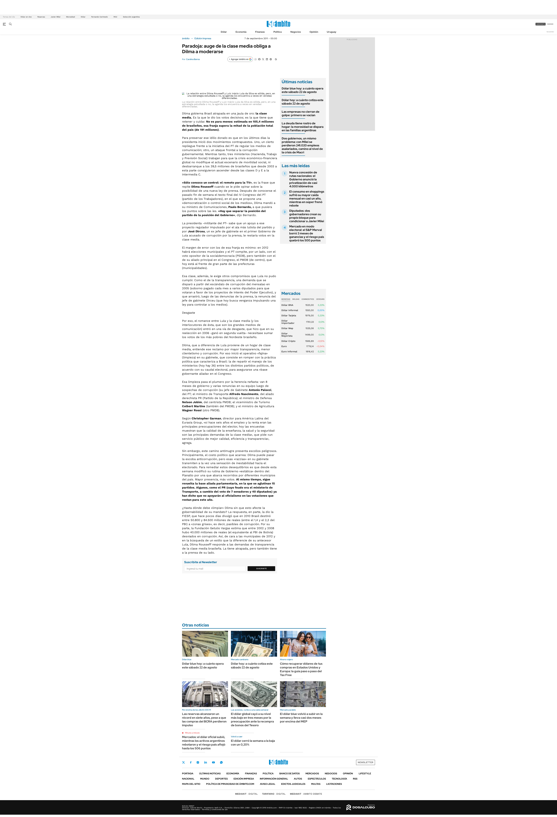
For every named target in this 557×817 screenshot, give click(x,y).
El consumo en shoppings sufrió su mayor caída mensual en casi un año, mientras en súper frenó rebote (306, 198)
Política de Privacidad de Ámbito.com (230, 783)
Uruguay (331, 31)
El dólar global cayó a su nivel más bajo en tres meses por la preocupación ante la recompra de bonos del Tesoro (252, 719)
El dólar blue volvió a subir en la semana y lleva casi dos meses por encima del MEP (301, 717)
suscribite (540, 24)
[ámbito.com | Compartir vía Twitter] (263, 59)
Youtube (213, 762)
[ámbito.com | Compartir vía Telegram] (271, 59)
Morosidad (70, 17)
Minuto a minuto (192, 732)
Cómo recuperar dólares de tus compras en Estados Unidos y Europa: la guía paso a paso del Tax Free (301, 669)
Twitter (183, 762)
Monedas (285, 299)
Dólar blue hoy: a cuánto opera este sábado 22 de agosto (302, 90)
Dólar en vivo (26, 17)
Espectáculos (317, 778)
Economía (241, 31)
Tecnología (339, 778)
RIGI (115, 17)
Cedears (320, 299)
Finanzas (260, 31)
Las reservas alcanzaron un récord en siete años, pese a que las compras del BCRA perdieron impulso (204, 719)
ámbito (186, 38)
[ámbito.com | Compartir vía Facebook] (259, 59)
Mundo (204, 778)
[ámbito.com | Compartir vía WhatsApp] (255, 59)
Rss (355, 778)
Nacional (188, 778)
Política (277, 31)
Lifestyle (365, 773)
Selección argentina (131, 17)
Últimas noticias (210, 773)
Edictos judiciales (293, 783)
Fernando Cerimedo (99, 17)
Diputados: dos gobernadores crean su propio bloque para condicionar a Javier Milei (306, 216)
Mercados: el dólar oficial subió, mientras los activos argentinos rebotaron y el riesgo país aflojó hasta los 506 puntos (203, 742)
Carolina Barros (193, 59)
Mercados (312, 773)
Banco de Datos (289, 773)
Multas (315, 783)
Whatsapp (221, 762)
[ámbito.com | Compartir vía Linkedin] (267, 59)
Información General (274, 778)
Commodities (308, 299)
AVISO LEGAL (267, 783)
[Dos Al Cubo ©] (360, 807)
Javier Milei (55, 17)
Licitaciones (334, 783)
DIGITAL (246, 793)
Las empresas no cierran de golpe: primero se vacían (300, 113)
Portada (187, 773)
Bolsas (295, 299)
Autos (298, 778)
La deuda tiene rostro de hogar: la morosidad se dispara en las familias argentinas (302, 126)
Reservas (41, 17)
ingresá (550, 24)
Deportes (221, 778)
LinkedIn (205, 762)
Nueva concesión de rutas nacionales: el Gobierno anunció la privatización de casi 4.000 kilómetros (303, 179)
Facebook (190, 762)
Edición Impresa (244, 778)
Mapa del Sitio (191, 783)
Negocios (295, 31)
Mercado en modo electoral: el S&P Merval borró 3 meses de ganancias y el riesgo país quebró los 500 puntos (306, 233)
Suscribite (261, 569)
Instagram (198, 762)
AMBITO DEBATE (306, 793)
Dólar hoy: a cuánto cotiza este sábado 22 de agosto (302, 101)
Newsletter (550, 32)
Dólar (83, 17)
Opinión (314, 31)
